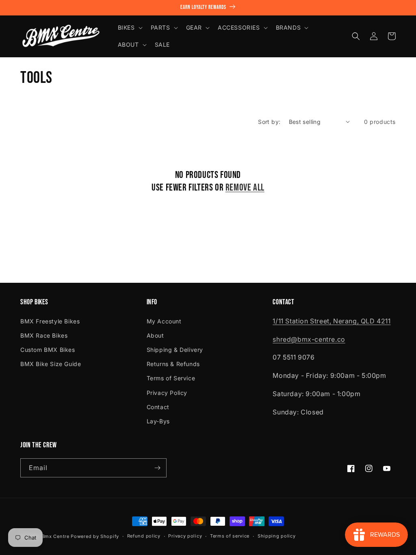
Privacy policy (185, 536)
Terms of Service (171, 378)
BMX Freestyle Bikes (50, 321)
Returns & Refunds (173, 363)
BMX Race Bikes (43, 335)
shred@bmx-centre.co (309, 339)
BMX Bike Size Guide (50, 363)
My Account (164, 321)
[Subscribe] (157, 467)
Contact (158, 406)
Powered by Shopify (95, 536)
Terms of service (229, 536)
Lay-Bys (158, 421)
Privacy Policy (167, 392)
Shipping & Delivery (175, 349)
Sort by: (269, 121)
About (155, 335)
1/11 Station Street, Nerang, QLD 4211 (331, 321)
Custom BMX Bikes (47, 349)
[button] (129, 27)
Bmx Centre (55, 536)
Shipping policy (277, 536)
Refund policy (143, 536)
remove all (244, 187)
